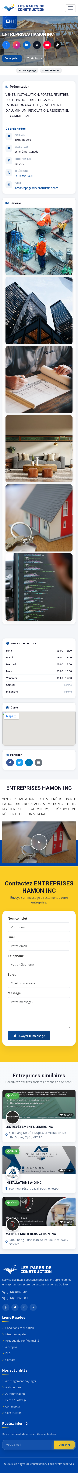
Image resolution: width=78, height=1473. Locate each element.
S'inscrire (64, 1444)
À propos (11, 1347)
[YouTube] (47, 45)
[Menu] (70, 8)
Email (11, 937)
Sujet (12, 974)
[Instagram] (16, 45)
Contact (10, 1360)
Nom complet (17, 918)
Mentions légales (16, 1334)
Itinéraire (36, 58)
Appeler (14, 58)
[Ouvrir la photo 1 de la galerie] (39, 241)
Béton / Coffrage (16, 1400)
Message (14, 993)
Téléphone (16, 956)
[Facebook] (6, 45)
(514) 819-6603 (17, 1298)
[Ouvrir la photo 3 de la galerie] (39, 379)
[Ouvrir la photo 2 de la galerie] (39, 310)
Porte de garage (27, 70)
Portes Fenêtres (50, 70)
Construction (13, 1413)
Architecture (13, 1387)
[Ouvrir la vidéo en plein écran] (39, 842)
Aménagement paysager (20, 1381)
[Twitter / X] (37, 45)
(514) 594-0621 (24, 176)
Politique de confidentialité (22, 1340)
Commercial (12, 1406)
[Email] (38, 762)
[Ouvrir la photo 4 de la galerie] (39, 448)
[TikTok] (57, 45)
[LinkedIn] (27, 45)
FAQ (8, 1353)
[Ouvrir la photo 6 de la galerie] (39, 587)
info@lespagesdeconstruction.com (36, 188)
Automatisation (15, 1394)
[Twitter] (19, 762)
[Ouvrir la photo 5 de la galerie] (39, 517)
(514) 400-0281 (17, 1292)
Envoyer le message (31, 1036)
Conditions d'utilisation (19, 1328)
